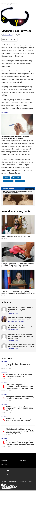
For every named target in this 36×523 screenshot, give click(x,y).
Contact (31, 481)
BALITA (3, 456)
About (4, 481)
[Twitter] (11, 40)
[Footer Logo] (9, 486)
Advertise (23, 481)
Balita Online (7, 35)
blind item (16, 177)
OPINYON (4, 464)
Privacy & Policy (13, 481)
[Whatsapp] (15, 40)
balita (6, 177)
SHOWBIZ (4, 460)
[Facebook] (8, 40)
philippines (20, 181)
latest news (8, 181)
